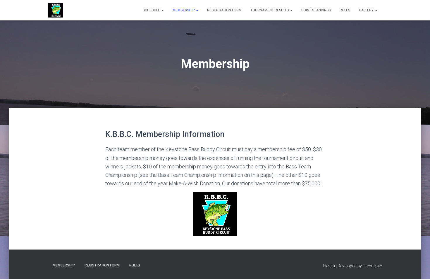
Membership (184, 10)
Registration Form (224, 10)
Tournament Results (270, 10)
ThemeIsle (372, 266)
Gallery (366, 10)
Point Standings (316, 10)
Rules (345, 10)
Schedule (152, 10)
